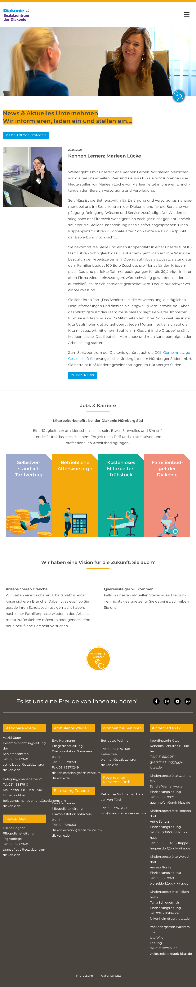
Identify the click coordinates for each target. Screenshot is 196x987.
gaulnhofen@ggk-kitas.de (170, 802)
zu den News (82, 375)
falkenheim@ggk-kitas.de (170, 918)
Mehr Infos (29, 532)
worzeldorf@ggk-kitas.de (169, 883)
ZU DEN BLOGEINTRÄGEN (26, 135)
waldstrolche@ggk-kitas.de (171, 954)
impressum (84, 975)
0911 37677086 (117, 808)
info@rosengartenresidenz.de (123, 813)
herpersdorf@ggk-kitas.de (170, 848)
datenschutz (111, 975)
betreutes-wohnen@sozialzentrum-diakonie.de (120, 759)
